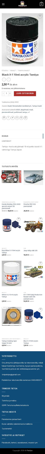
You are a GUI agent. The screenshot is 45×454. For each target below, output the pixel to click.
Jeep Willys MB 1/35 (30, 251)
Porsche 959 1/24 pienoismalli (30, 206)
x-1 (29, 112)
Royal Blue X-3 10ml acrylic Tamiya (11, 252)
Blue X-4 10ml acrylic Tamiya (31, 342)
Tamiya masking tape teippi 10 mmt (9, 342)
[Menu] (3, 4)
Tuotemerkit (7, 429)
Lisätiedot (6, 141)
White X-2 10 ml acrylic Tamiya (10, 296)
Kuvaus (5, 136)
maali (31, 110)
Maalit (13, 70)
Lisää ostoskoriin (25, 93)
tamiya (25, 112)
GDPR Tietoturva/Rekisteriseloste (15, 405)
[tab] (22, 136)
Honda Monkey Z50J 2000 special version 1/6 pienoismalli (11, 207)
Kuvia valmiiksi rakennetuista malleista (17, 424)
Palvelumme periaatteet (11, 419)
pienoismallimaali (7, 112)
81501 (18, 110)
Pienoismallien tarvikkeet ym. (21, 106)
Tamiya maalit (24, 70)
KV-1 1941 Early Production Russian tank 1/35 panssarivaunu (33, 297)
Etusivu (5, 70)
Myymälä (5, 396)
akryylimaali (25, 110)
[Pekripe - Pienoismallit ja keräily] (23, 4)
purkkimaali (18, 112)
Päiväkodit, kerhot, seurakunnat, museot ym (20, 443)
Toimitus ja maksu (9, 401)
